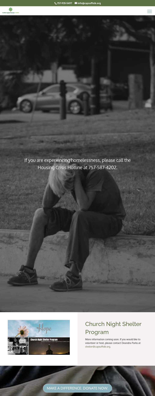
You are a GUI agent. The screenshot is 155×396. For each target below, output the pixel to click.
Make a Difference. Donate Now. (77, 388)
